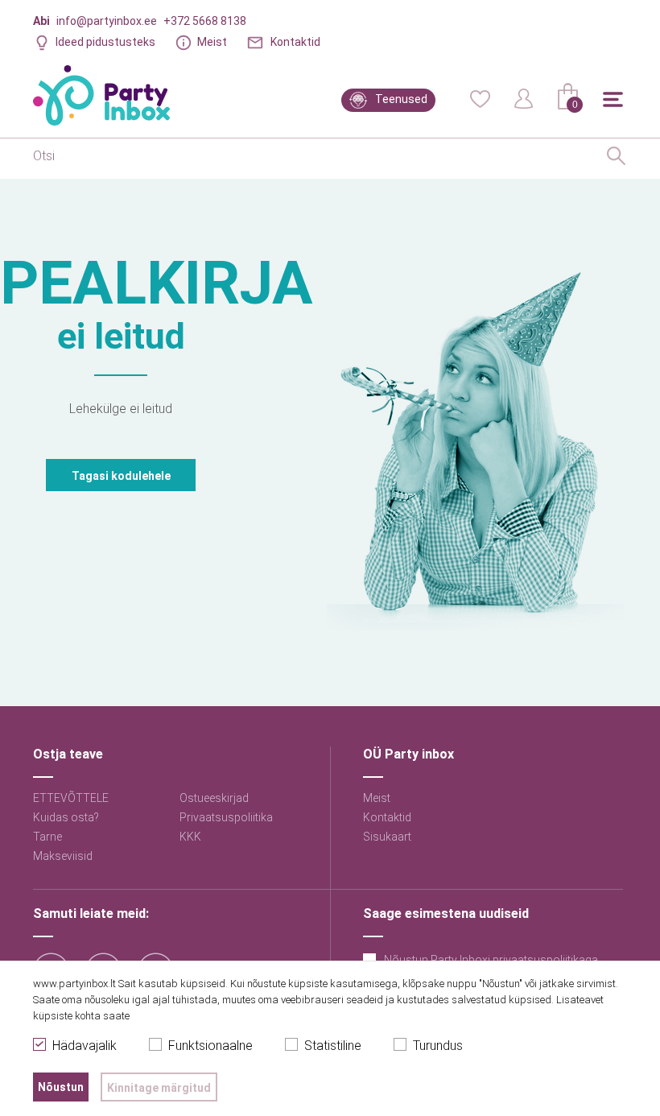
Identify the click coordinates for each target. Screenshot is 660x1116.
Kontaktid (295, 41)
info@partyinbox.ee (106, 20)
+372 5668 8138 (204, 20)
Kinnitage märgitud (159, 1087)
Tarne (47, 836)
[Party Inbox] (101, 95)
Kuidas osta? (66, 817)
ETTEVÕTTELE (71, 798)
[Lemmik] (480, 97)
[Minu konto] (524, 97)
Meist (212, 41)
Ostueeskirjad (214, 798)
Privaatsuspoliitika (226, 817)
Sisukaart (387, 836)
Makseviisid (63, 855)
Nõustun (61, 1087)
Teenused (401, 99)
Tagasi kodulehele (121, 475)
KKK (190, 836)
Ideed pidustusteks (105, 41)
